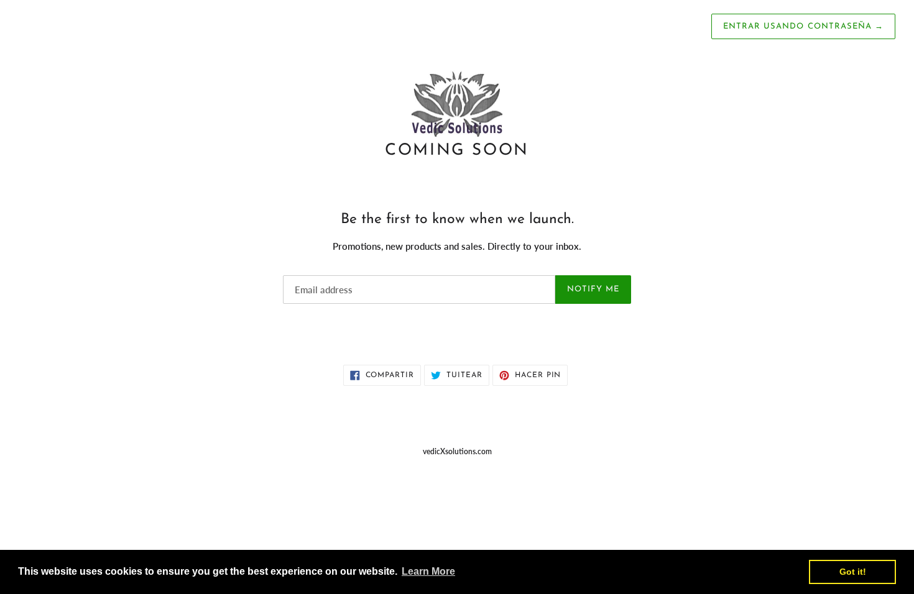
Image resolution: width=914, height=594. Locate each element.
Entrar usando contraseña (803, 26)
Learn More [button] (428, 571)
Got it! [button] (852, 572)
